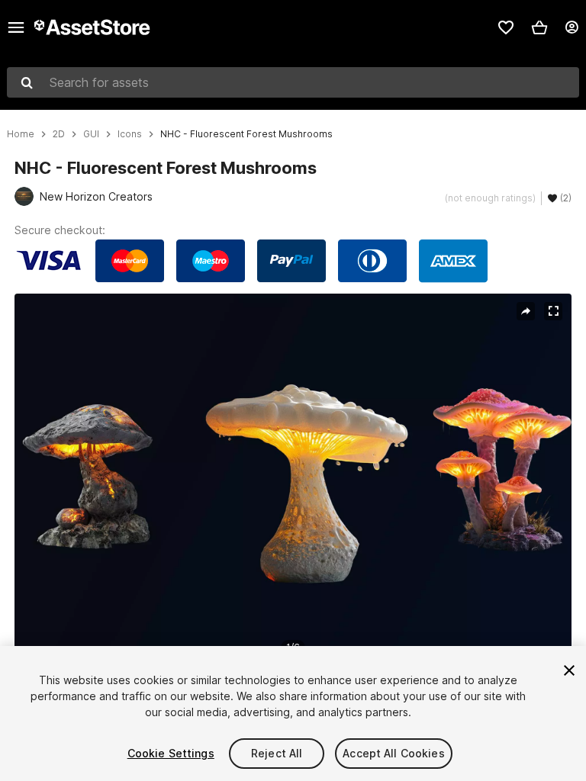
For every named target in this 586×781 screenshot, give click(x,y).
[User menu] (571, 27)
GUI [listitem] (91, 134)
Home (20, 134)
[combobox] (293, 82)
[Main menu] (16, 27)
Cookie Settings (170, 753)
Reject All (276, 753)
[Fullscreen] (553, 311)
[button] (539, 27)
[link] (506, 27)
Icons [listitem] (130, 134)
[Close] (569, 670)
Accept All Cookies (394, 753)
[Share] (526, 311)
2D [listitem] (59, 134)
